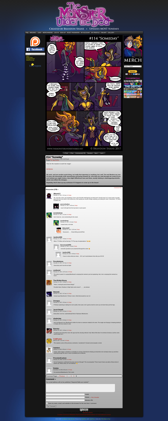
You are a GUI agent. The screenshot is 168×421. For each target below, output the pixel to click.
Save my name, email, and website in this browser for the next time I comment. (72, 403)
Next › (96, 153)
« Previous (61, 376)
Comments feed (30, 58)
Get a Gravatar (95, 397)
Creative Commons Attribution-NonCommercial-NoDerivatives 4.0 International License (84, 414)
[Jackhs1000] (49, 239)
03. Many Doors (55, 160)
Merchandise (48, 32)
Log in (28, 56)
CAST (39, 32)
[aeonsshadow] (56, 206)
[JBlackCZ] (49, 196)
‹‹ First (66, 153)
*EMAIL (92, 397)
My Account (85, 32)
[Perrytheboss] (49, 264)
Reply (70, 195)
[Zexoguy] (49, 303)
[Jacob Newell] (49, 312)
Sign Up (63, 32)
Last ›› (102, 153)
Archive (33, 32)
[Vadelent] (49, 350)
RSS (102, 419)
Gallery (111, 32)
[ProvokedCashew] (49, 360)
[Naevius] (49, 331)
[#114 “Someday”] (84, 150)
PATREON (49, 169)
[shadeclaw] (49, 321)
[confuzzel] (49, 272)
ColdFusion (57, 339)
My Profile (95, 32)
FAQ (27, 32)
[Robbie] (49, 370)
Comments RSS (118, 187)
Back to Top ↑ (107, 419)
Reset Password (73, 32)
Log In (56, 32)
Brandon (50, 159)
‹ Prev (72, 153)
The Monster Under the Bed (95, 16)
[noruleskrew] (49, 215)
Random (90, 153)
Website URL (89, 400)
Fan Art (104, 32)
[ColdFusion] (49, 344)
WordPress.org (30, 60)
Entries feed (29, 57)
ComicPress (92, 419)
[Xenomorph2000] (56, 247)
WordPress (84, 419)
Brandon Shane (88, 412)
